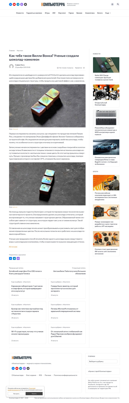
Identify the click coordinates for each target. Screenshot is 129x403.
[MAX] (21, 4)
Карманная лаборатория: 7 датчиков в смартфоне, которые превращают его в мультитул (27, 288)
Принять (34, 393)
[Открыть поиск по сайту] (118, 4)
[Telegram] (18, 4)
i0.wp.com (15, 129)
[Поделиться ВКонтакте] (10, 258)
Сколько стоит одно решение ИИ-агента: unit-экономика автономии (106, 251)
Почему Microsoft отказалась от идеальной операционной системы (65, 310)
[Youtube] (14, 4)
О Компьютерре (17, 375)
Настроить (16, 393)
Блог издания (31, 375)
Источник (13, 247)
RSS (40, 375)
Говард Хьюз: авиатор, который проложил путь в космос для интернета (64, 288)
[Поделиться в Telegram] (14, 258)
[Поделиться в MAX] (18, 258)
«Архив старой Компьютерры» (99, 371)
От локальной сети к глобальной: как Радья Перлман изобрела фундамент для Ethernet (66, 333)
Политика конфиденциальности (65, 375)
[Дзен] (25, 4)
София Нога (19, 65)
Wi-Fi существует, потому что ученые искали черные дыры (27, 332)
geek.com (15, 207)
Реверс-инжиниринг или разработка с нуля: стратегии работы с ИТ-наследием (106, 224)
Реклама (48, 375)
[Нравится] (84, 68)
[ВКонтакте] (10, 4)
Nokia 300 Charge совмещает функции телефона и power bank (104, 77)
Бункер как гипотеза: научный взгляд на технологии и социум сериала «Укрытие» (27, 311)
